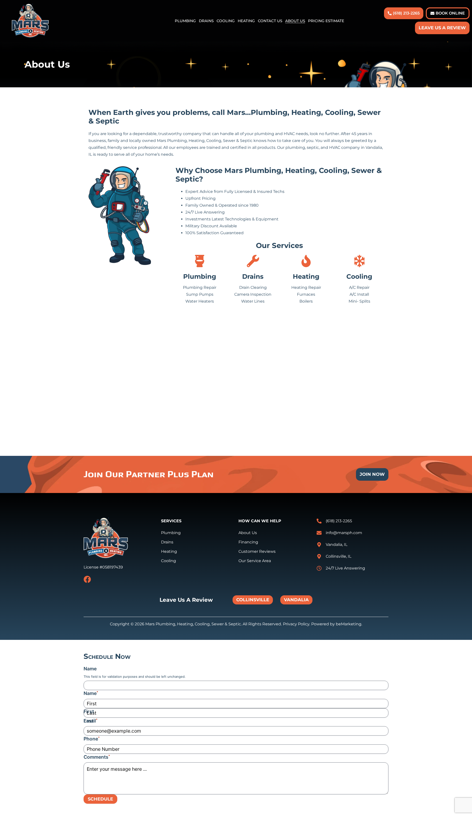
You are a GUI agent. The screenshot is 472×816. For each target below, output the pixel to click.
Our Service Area (254, 560)
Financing (248, 542)
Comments (97, 757)
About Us (295, 21)
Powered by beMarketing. (336, 624)
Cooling (226, 21)
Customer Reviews (257, 551)
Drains (206, 21)
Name (90, 669)
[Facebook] (87, 579)
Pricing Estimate (326, 21)
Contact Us (270, 21)
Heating (246, 21)
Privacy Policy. (296, 624)
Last (88, 721)
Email (90, 721)
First (89, 711)
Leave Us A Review (442, 28)
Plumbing (185, 21)
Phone (92, 739)
